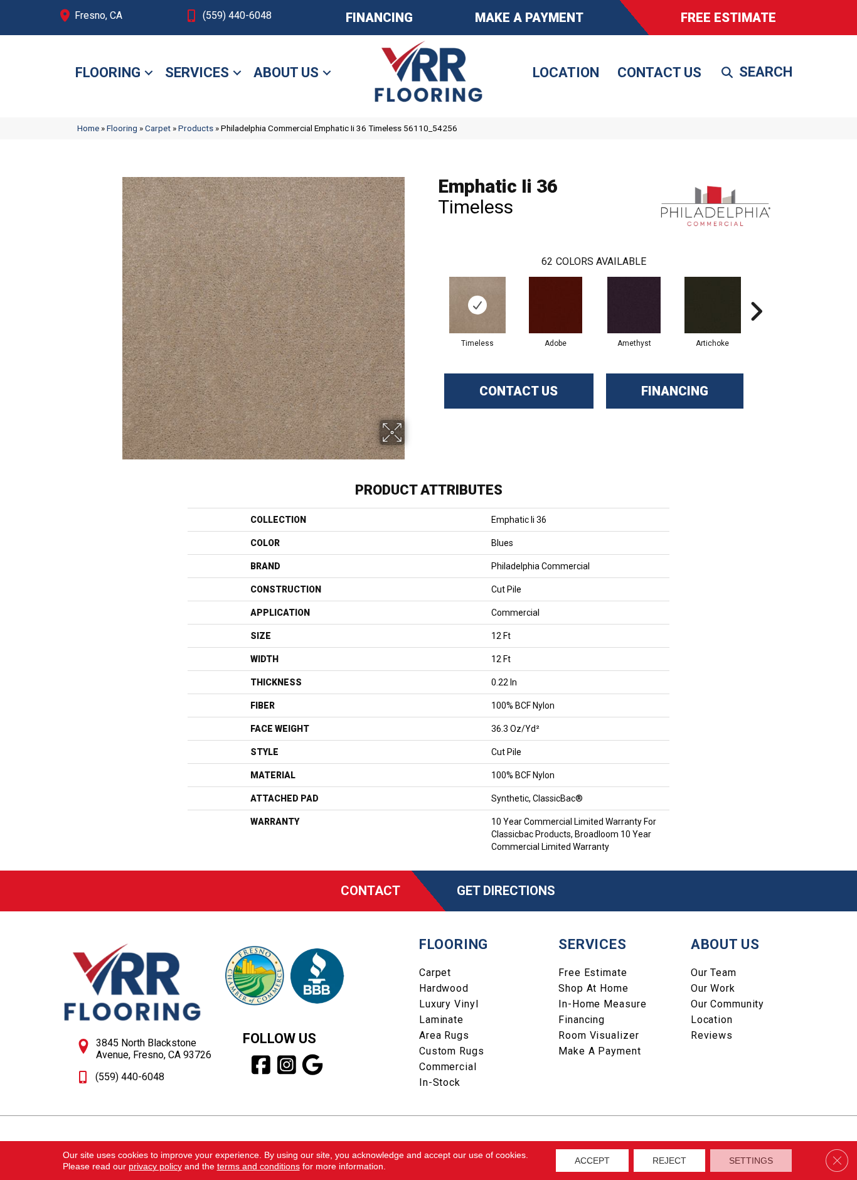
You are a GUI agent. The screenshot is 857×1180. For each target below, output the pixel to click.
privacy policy (155, 1166)
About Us (286, 72)
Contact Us (659, 72)
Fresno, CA (98, 15)
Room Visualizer (598, 1035)
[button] (149, 73)
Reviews (712, 1035)
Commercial (448, 1067)
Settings (751, 1161)
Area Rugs (444, 1035)
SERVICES (592, 944)
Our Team (714, 973)
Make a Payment (599, 1051)
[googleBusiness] (312, 1065)
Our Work (713, 988)
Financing (674, 391)
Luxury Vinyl (449, 1004)
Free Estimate (592, 973)
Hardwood (444, 988)
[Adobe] (555, 305)
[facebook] (261, 1065)
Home (88, 128)
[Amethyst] (634, 305)
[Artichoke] (712, 305)
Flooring (108, 72)
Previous (431, 292)
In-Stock (439, 1082)
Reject (669, 1161)
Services (197, 72)
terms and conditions (258, 1166)
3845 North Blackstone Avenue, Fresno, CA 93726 (153, 1049)
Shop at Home (593, 988)
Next (756, 292)
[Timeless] (477, 305)
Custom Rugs (451, 1051)
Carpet (158, 128)
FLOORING (453, 944)
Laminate (441, 1020)
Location (566, 72)
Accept (592, 1161)
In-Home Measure (602, 1004)
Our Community (727, 1004)
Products (195, 128)
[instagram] (287, 1065)
